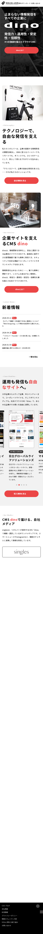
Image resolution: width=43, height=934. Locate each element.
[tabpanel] (21, 442)
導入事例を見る (20, 493)
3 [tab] (21, 485)
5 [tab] (26, 485)
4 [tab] (23, 485)
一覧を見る (33, 356)
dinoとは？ (20, 50)
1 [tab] (16, 485)
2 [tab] (19, 485)
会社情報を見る (20, 180)
